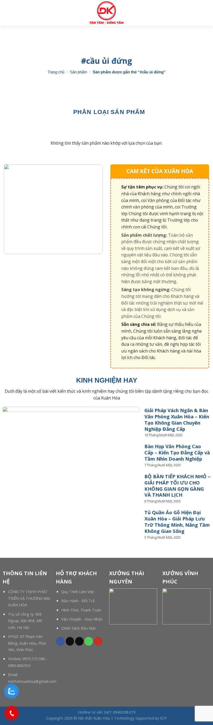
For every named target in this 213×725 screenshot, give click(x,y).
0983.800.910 (19, 665)
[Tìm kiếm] (6, 13)
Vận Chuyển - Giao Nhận (82, 619)
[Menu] (206, 12)
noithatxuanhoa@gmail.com (32, 681)
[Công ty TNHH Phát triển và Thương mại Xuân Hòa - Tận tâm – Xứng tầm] (106, 13)
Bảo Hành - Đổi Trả (78, 600)
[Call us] (88, 641)
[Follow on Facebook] (60, 641)
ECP (163, 718)
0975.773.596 (33, 658)
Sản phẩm (78, 72)
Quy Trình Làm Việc (78, 591)
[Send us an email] (79, 641)
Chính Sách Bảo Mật (78, 628)
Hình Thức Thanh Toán (81, 610)
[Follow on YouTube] (98, 641)
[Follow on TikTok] (70, 641)
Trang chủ (56, 72)
